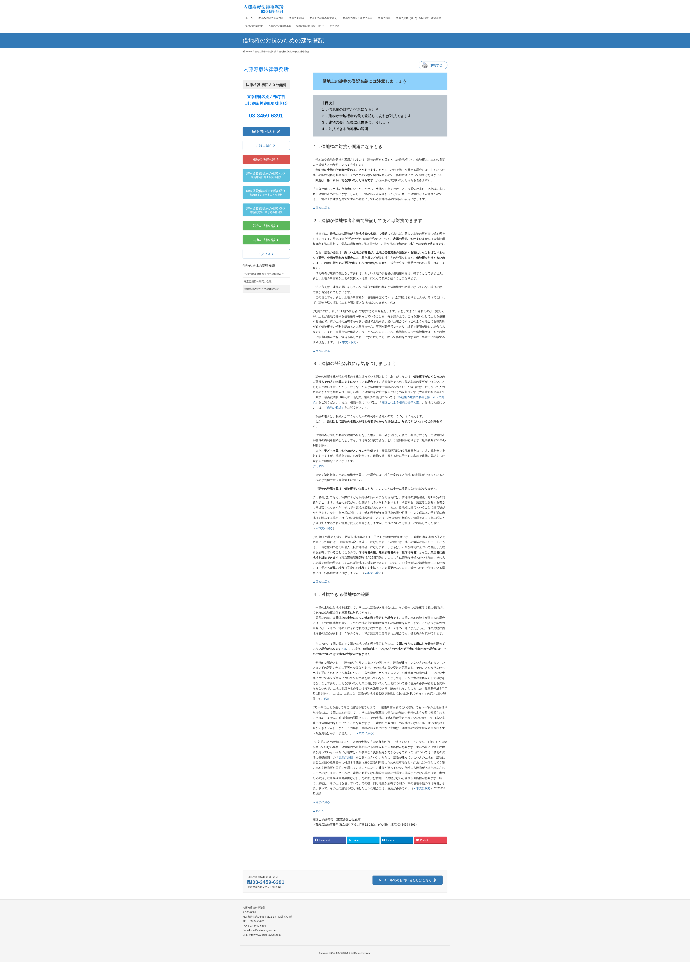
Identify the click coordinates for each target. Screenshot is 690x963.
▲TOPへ (318, 810)
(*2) (321, 466)
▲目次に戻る (321, 207)
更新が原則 (346, 757)
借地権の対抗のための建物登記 (261, 289)
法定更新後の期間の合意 (258, 281)
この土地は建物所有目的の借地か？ (264, 273)
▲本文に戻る (364, 733)
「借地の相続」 (334, 407)
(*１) (315, 466)
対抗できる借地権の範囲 (348, 129)
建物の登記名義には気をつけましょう (359, 122)
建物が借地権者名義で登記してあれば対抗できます (369, 116)
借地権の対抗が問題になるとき (353, 109)
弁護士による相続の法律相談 (400, 402)
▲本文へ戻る (347, 342)
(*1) (343, 648)
